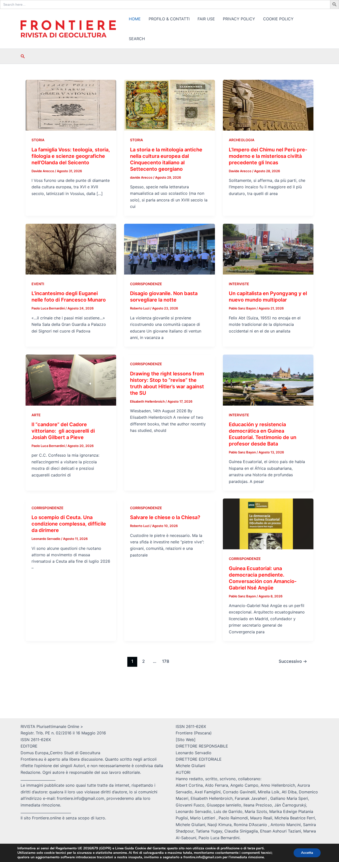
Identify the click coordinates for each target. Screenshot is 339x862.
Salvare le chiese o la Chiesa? (165, 517)
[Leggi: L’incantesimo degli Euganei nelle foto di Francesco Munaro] (71, 248)
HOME (135, 18)
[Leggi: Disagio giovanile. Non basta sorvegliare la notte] (169, 248)
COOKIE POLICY (278, 18)
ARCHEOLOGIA (241, 140)
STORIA (38, 140)
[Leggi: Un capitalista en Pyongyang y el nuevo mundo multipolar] (268, 248)
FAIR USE (206, 18)
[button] (23, 56)
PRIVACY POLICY (239, 18)
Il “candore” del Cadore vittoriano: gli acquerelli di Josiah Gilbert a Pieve (63, 430)
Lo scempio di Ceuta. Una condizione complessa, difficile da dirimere (69, 523)
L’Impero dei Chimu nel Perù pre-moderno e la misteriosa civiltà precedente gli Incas (268, 156)
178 (165, 661)
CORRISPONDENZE (146, 284)
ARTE (36, 415)
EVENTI (38, 284)
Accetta (307, 852)
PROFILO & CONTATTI (169, 18)
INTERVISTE (239, 284)
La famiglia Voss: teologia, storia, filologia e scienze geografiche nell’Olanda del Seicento (71, 156)
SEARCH (137, 38)
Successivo (293, 661)
